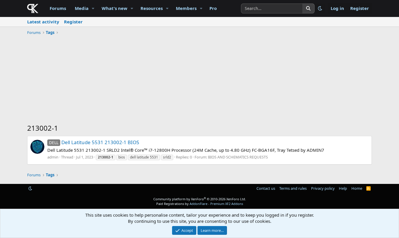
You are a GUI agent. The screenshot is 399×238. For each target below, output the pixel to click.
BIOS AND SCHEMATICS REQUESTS (238, 157)
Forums (58, 8)
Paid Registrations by (199, 203)
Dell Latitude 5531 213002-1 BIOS (94, 142)
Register (73, 22)
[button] (93, 8)
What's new (114, 8)
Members (186, 8)
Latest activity (43, 22)
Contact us (265, 188)
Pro (213, 8)
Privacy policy (323, 188)
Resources (151, 8)
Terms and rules (293, 188)
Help (343, 188)
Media (82, 8)
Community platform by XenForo (199, 199)
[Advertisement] (199, 81)
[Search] (308, 8)
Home (356, 188)
